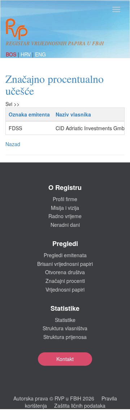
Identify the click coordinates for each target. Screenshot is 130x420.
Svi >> (12, 103)
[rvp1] (16, 28)
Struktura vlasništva (65, 328)
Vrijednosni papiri (65, 289)
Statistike (65, 319)
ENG (40, 54)
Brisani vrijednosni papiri (65, 263)
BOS (12, 54)
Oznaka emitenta (29, 114)
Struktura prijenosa (65, 336)
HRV (26, 54)
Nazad (12, 144)
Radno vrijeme (65, 216)
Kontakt (65, 358)
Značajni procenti (65, 280)
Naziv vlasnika (73, 114)
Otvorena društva (65, 272)
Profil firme (65, 199)
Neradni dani (65, 224)
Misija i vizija (65, 207)
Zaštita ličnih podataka (79, 405)
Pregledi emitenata (65, 255)
